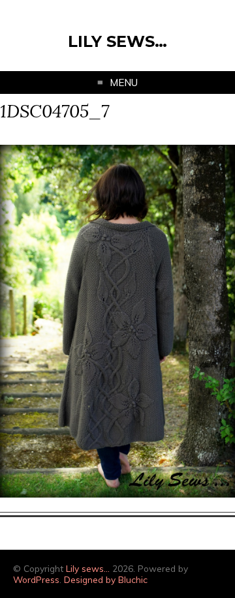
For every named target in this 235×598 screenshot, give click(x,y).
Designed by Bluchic (106, 579)
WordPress (36, 579)
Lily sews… (117, 41)
